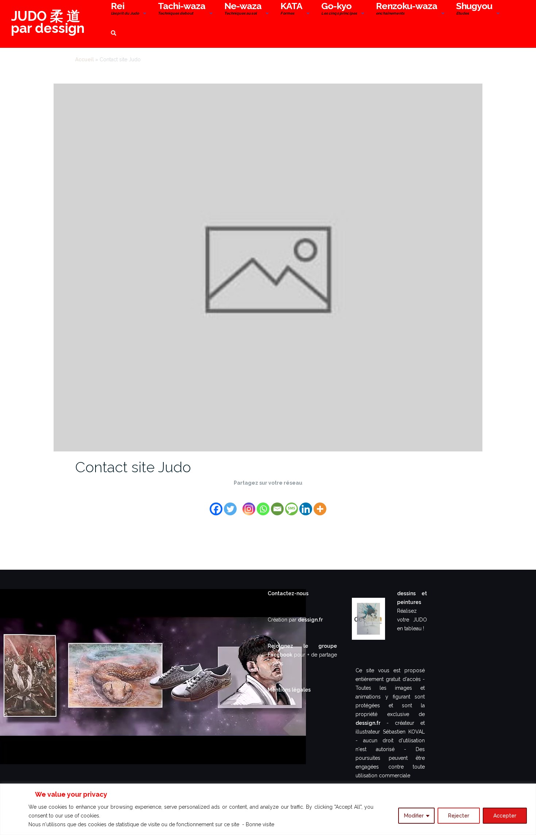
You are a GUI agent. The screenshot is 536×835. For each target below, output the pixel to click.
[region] (268, 809)
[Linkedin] (305, 504)
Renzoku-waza (406, 9)
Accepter (504, 816)
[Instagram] (248, 504)
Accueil (84, 59)
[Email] (277, 504)
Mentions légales (289, 690)
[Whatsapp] (263, 504)
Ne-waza (242, 9)
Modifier (414, 816)
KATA (291, 9)
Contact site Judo (133, 467)
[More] (320, 504)
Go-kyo (339, 9)
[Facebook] (216, 504)
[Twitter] (230, 504)
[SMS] (291, 504)
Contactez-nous (288, 593)
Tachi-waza (181, 9)
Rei (125, 9)
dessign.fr (310, 620)
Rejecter (458, 816)
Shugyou (474, 9)
